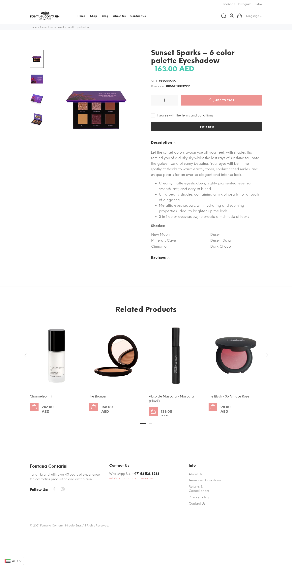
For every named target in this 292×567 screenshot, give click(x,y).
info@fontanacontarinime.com (131, 478)
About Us (195, 474)
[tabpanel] (56, 362)
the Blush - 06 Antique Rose (229, 396)
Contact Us (197, 503)
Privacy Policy (199, 497)
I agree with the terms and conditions (185, 115)
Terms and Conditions (205, 480)
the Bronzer (97, 396)
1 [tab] (143, 423)
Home (33, 27)
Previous (25, 355)
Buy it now (206, 126)
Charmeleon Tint (42, 396)
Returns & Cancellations (199, 489)
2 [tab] (150, 423)
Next (266, 355)
